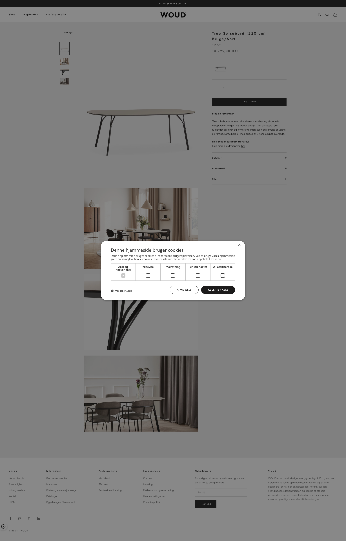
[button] (121, 291)
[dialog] (173, 270)
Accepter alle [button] (218, 289)
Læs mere (215, 259)
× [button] (239, 245)
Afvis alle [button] (184, 289)
